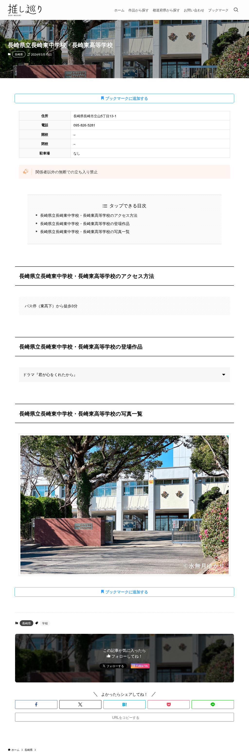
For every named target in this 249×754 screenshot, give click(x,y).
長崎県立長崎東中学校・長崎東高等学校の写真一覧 (85, 231)
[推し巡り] (24, 10)
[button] (36, 704)
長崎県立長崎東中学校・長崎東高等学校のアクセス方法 (88, 215)
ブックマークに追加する (126, 98)
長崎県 (19, 54)
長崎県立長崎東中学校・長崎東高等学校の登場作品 (85, 223)
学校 (45, 623)
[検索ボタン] (236, 10)
